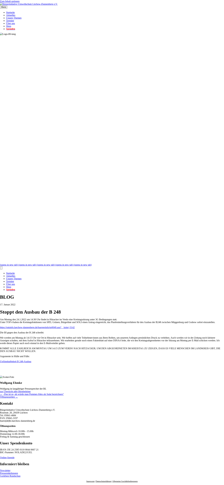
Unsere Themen (13, 18)
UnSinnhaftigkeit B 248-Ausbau (15, 361)
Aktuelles (10, 15)
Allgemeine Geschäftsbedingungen (125, 481)
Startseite (10, 12)
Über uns (10, 23)
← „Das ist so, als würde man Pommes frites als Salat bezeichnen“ (32, 394)
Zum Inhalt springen (10, 1)
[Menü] (1, 267)
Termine (10, 20)
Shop (8, 26)
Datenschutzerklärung (103, 481)
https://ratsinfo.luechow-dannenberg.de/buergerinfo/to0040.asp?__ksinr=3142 (37, 327)
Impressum (90, 481)
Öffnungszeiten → (9, 397)
